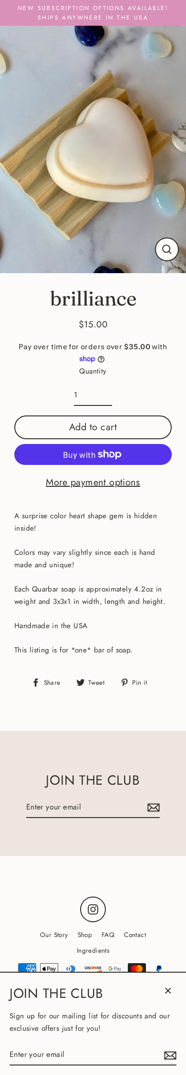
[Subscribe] (152, 807)
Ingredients (93, 950)
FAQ (108, 934)
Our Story (54, 934)
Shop (85, 934)
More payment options (93, 482)
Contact (135, 934)
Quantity (92, 371)
